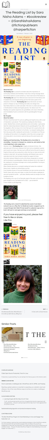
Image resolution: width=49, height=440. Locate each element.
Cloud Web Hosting (8, 396)
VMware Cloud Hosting (8, 380)
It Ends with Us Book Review (39, 311)
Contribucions (7, 413)
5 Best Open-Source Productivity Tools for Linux (15, 373)
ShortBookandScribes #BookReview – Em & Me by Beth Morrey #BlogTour (12, 312)
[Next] (46, 342)
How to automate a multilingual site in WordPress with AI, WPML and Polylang (23, 384)
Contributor (20, 33)
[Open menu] (45, 4)
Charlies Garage (7, 370)
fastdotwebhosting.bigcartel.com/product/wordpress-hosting (19, 408)
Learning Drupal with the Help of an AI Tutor (16, 399)
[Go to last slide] (3, 342)
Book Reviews (24, 9)
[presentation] (12, 334)
